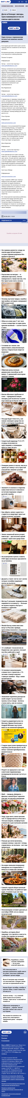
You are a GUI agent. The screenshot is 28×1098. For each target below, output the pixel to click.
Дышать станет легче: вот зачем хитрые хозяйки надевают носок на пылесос (14, 592)
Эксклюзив (19, 6)
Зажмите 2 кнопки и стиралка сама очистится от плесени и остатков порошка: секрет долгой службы (14, 502)
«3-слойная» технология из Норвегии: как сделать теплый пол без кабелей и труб (14, 660)
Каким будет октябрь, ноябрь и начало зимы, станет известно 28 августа (14, 989)
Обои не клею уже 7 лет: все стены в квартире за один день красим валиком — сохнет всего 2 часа (14, 336)
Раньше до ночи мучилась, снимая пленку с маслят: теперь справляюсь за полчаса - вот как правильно (14, 856)
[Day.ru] (5, 1)
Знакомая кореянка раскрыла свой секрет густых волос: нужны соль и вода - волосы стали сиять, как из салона (14, 711)
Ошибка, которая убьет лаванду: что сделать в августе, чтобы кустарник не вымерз (14, 945)
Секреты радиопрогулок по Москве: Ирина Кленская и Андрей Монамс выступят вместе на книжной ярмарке (14, 736)
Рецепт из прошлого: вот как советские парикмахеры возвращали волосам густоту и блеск (14, 785)
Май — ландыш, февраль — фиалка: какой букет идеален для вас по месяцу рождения (14, 807)
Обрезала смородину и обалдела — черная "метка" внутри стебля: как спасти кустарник (13, 1008)
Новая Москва (7, 6)
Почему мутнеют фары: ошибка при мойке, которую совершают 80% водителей (14, 312)
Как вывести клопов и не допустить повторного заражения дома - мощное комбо (12, 1018)
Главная (6, 1032)
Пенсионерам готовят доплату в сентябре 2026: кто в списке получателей (14, 923)
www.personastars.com (8, 123)
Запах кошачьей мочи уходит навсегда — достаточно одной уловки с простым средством (14, 547)
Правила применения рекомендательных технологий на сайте (12, 1089)
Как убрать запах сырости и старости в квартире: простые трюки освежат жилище (14, 525)
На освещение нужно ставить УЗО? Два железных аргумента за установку (14, 569)
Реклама (4, 1038)
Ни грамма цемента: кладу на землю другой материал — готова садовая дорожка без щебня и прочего (14, 265)
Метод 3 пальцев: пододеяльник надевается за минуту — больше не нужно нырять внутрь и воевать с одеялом (14, 616)
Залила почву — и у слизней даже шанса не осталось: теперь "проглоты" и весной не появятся (14, 998)
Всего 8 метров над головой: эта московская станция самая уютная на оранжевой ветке (14, 981)
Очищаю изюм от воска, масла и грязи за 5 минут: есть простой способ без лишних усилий (14, 478)
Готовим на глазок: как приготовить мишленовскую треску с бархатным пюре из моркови (14, 360)
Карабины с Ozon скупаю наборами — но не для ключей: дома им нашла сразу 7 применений (14, 962)
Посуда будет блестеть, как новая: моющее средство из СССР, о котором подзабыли (14, 431)
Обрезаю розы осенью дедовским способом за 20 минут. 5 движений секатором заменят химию (14, 385)
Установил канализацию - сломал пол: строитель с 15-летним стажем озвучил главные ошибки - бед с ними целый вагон (14, 687)
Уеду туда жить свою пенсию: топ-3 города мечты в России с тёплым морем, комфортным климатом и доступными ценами (14, 831)
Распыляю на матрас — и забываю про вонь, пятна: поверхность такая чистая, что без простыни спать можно (14, 289)
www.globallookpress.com (9, 65)
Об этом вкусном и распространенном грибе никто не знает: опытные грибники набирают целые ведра (14, 972)
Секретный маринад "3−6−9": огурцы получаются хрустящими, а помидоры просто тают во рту (14, 456)
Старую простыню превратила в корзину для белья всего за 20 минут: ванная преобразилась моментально (14, 760)
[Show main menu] (26, 1)
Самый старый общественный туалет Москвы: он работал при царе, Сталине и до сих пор (14, 900)
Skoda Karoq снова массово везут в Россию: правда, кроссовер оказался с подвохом (14, 638)
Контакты (4, 1036)
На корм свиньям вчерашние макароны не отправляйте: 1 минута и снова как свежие (14, 878)
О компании (5, 1041)
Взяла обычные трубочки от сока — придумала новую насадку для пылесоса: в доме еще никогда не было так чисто (14, 409)
